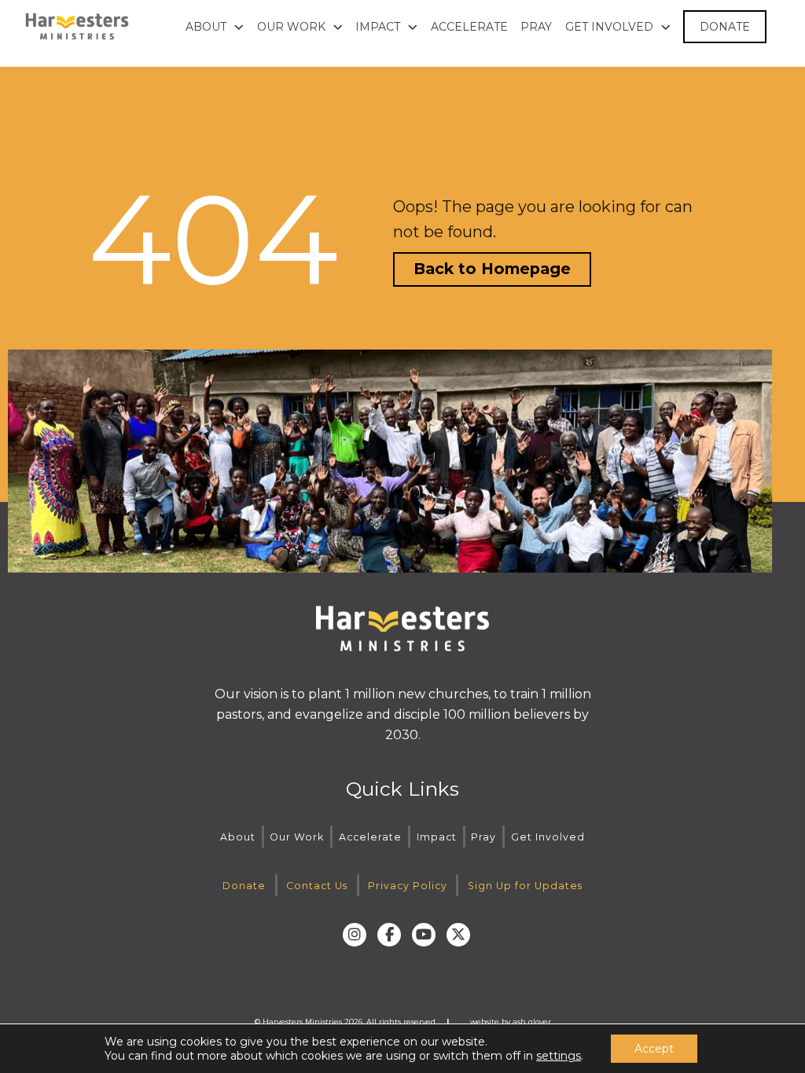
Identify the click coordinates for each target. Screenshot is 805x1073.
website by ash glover (510, 1021)
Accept (654, 1049)
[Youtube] (424, 934)
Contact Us (316, 886)
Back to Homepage (492, 268)
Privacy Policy (407, 886)
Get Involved (548, 837)
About (237, 837)
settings (558, 1056)
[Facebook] (389, 934)
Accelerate (370, 837)
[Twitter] (458, 934)
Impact (437, 837)
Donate (244, 886)
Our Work (297, 837)
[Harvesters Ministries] (77, 26)
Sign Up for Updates (525, 886)
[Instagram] (354, 934)
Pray (483, 837)
